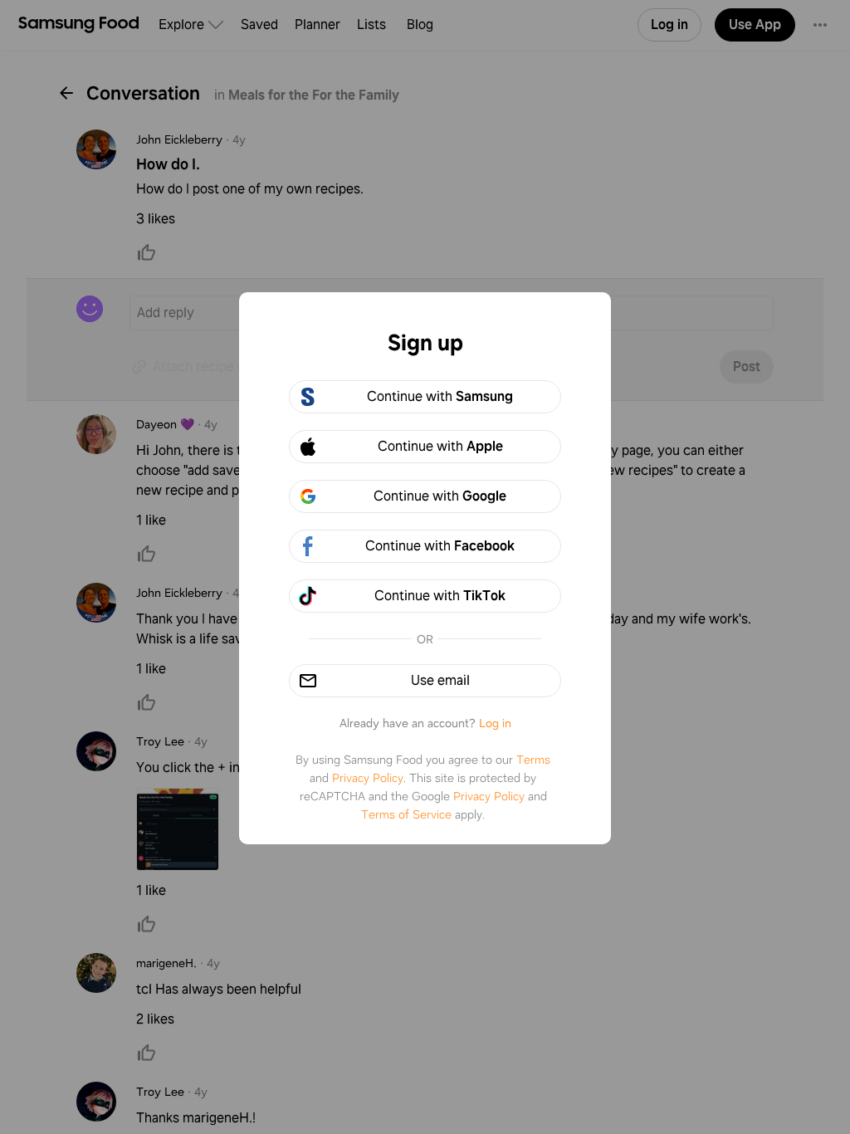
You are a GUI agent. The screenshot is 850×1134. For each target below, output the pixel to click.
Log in (495, 723)
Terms (533, 759)
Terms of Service (406, 814)
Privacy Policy (367, 777)
